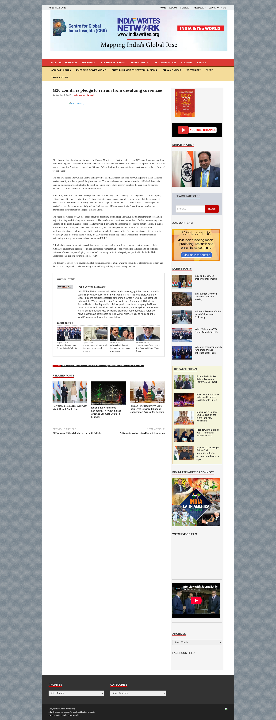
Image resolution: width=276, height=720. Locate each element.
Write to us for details (57, 715)
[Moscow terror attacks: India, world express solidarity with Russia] (184, 394)
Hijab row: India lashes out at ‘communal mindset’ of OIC (207, 433)
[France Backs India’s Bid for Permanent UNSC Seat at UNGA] (184, 377)
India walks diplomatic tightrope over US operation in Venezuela (121, 348)
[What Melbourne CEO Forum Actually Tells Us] (182, 329)
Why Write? (194, 70)
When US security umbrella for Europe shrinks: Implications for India (208, 350)
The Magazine (59, 77)
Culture (186, 62)
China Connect (172, 70)
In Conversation (165, 62)
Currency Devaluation (96, 366)
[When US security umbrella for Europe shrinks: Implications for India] (182, 347)
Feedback (200, 7)
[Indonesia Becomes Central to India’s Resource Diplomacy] (182, 312)
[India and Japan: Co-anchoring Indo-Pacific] (182, 276)
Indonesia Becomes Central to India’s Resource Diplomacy (208, 315)
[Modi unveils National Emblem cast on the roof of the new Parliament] (184, 412)
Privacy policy (74, 715)
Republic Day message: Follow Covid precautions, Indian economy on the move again (207, 454)
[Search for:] (197, 209)
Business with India (113, 62)
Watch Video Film (184, 534)
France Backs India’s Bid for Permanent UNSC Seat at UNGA (206, 380)
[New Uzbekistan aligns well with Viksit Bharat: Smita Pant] (70, 393)
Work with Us (217, 7)
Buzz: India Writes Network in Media (134, 70)
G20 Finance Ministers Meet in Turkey (126, 366)
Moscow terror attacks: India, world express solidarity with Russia (207, 397)
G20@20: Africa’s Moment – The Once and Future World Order (148, 348)
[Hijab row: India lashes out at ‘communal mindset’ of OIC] (184, 430)
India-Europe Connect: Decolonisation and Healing (206, 297)
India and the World (64, 62)
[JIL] (226, 709)
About (173, 7)
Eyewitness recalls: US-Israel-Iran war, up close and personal (95, 348)
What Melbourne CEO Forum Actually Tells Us (67, 346)
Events (201, 62)
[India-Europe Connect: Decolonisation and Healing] (182, 294)
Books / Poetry (140, 62)
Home (163, 7)
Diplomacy (89, 62)
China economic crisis (72, 366)
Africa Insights (61, 70)
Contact (185, 7)
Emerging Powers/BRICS (91, 70)
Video (209, 70)
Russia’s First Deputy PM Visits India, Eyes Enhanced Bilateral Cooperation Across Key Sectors (147, 409)
